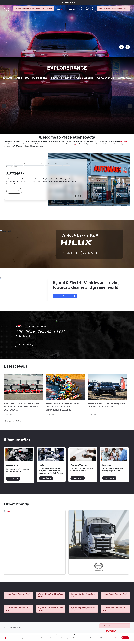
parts (77, 144)
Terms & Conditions (112, 638)
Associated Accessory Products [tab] (34, 164)
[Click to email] (87, 9)
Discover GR (23, 344)
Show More (12, 421)
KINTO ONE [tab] (66, 164)
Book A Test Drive (69, 253)
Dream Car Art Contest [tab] (13, 167)
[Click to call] (81, 9)
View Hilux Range (89, 253)
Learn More (13, 191)
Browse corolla (66, 122)
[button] (75, 196)
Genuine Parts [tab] (18, 164)
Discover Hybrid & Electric (64, 296)
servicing (60, 144)
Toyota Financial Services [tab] (53, 164)
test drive (123, 141)
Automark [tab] (9, 164)
